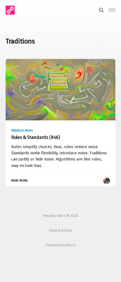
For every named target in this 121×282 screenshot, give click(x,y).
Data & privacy (60, 230)
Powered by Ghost (60, 245)
